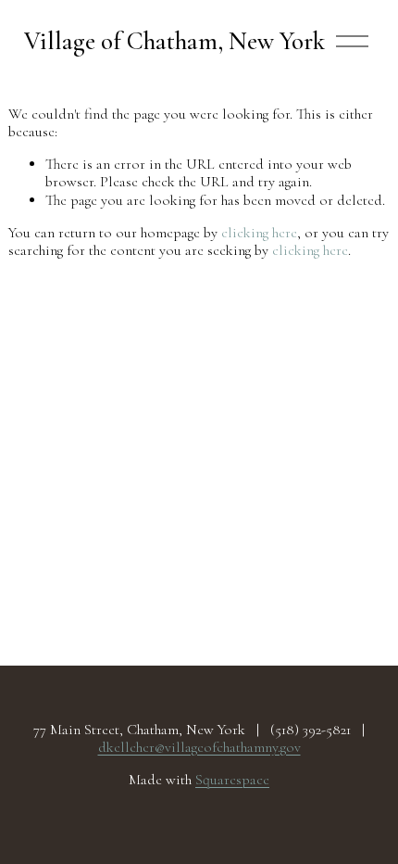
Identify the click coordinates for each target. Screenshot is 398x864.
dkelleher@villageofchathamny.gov (199, 747)
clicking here (259, 232)
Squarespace (232, 780)
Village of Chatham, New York (174, 41)
